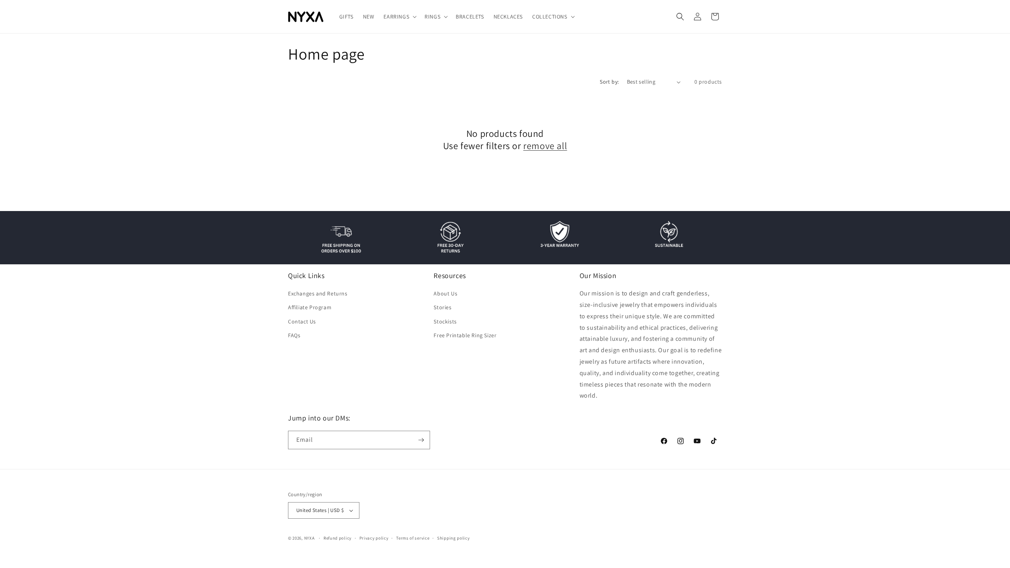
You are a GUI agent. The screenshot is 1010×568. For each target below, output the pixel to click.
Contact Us (302, 321)
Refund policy (338, 538)
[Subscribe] (421, 440)
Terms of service (412, 538)
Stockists (445, 321)
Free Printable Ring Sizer (465, 335)
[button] (399, 16)
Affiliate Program (309, 307)
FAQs (294, 335)
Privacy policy (374, 538)
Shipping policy (453, 538)
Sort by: (609, 81)
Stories (442, 307)
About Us (445, 293)
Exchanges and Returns (318, 293)
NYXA (309, 538)
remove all (545, 146)
